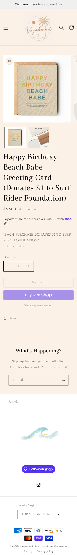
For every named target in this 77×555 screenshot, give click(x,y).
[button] (5, 27)
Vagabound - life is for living (36, 546)
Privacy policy (45, 551)
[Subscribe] (63, 380)
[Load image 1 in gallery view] (15, 137)
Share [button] (12, 318)
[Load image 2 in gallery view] (38, 137)
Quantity (9, 257)
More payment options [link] (38, 305)
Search (13, 402)
